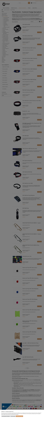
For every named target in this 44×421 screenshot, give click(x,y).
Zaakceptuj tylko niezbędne (6, 416)
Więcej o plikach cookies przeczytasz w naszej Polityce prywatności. (9, 414)
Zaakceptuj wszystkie (19, 416)
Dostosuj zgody (13, 416)
